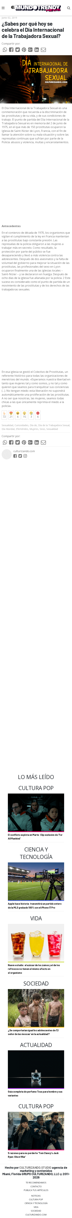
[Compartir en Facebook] (11, 50)
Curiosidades (21, 425)
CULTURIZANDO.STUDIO (35, 1167)
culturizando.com (24, 451)
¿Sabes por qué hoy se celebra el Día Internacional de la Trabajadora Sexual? (33, 29)
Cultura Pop (36, 1199)
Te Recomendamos (36, 1182)
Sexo (42, 429)
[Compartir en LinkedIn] (36, 50)
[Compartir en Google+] (30, 50)
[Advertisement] (36, 184)
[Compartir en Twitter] (17, 50)
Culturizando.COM (36, 1214)
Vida (36, 1207)
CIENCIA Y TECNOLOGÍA (36, 1203)
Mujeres (33, 429)
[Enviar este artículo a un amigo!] (5, 50)
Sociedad (36, 1210)
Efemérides (22, 429)
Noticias (36, 1195)
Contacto (36, 1186)
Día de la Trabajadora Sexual (53, 425)
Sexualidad (7, 425)
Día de (33, 425)
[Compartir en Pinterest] (24, 50)
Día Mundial (8, 429)
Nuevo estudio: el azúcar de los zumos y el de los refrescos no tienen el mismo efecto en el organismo (34, 969)
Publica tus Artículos (36, 1190)
